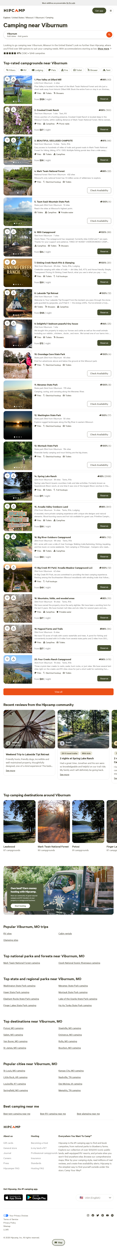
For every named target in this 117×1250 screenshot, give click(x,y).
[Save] (7, 79)
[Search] (109, 34)
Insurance (36, 1158)
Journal (7, 1152)
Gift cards (8, 1142)
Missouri (29, 17)
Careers (7, 1158)
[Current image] (14, 101)
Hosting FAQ (37, 1168)
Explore (6, 17)
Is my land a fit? (39, 1147)
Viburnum (39, 17)
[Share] (13, 79)
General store (10, 1147)
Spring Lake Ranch (83, 758)
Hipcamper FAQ (11, 1168)
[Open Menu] (110, 10)
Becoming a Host (39, 1142)
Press (6, 1163)
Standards (36, 1163)
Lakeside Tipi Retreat (37, 754)
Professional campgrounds (44, 1152)
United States (18, 17)
